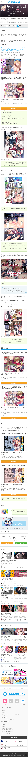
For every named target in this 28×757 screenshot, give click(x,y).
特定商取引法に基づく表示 (7, 728)
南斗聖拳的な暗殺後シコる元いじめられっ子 (7, 561)
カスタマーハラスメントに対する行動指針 (10, 714)
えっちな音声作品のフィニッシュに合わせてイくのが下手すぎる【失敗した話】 (7, 655)
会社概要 (4, 710)
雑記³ (15, 560)
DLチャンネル (14, 2)
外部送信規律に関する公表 (7, 731)
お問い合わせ (4, 717)
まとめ (9, 688)
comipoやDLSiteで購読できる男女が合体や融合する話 (20, 655)
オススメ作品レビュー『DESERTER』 (19, 596)
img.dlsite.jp (6, 159)
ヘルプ (3, 715)
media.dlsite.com (7, 514)
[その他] (20, 26)
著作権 (3, 724)
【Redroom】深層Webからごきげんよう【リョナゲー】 (7, 615)
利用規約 (4, 712)
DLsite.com (7, 741)
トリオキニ (7, 748)
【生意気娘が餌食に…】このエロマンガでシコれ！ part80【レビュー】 (20, 615)
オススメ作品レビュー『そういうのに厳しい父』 (7, 596)
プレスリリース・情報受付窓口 (8, 719)
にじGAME (20, 741)
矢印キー (4, 22)
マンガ (13, 15)
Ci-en (7, 744)
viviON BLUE (20, 744)
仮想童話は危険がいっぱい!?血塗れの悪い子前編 (18, 22)
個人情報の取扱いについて (7, 729)
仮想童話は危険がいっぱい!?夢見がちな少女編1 (11, 452)
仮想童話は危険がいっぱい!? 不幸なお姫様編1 (11, 484)
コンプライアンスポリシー (7, 733)
